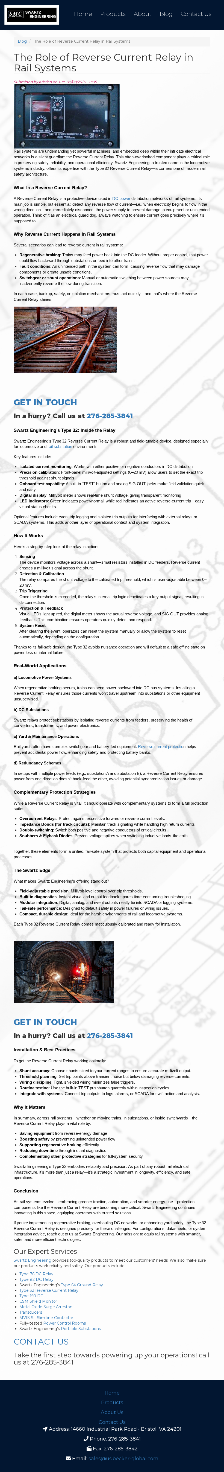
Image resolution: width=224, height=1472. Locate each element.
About (142, 13)
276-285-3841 (110, 416)
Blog (166, 13)
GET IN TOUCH (45, 402)
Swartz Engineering (32, 1260)
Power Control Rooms (64, 1323)
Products (113, 13)
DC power (121, 198)
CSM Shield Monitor (38, 1301)
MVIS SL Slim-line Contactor (46, 1317)
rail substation (60, 446)
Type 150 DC (31, 1295)
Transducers (30, 1312)
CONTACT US (41, 1342)
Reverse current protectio (160, 746)
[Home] (31, 15)
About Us (112, 1412)
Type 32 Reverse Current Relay (48, 1290)
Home (83, 13)
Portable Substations (80, 1328)
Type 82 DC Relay (36, 1279)
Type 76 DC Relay (36, 1274)
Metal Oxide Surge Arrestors (46, 1306)
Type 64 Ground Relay (81, 1284)
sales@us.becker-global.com (123, 1459)
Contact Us (196, 13)
